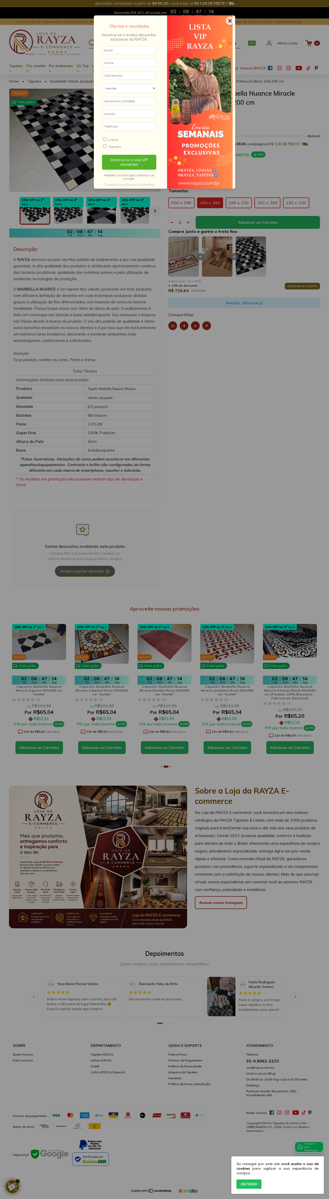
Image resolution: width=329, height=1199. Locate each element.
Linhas (113, 140)
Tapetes (114, 147)
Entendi (249, 1184)
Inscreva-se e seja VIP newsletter (129, 162)
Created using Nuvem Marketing (129, 185)
